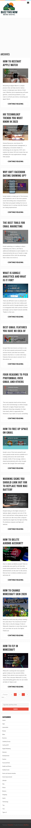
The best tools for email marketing (14, 224)
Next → (4, 697)
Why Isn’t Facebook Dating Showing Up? (14, 173)
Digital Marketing (16, 237)
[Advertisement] (15, 34)
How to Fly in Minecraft (10, 647)
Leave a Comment (21, 76)
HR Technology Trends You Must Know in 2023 (13, 117)
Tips (22, 186)
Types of (4, 812)
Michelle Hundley (13, 336)
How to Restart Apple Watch (12, 63)
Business (9, 237)
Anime (4, 720)
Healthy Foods (5, 770)
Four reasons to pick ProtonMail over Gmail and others (15, 378)
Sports (4, 798)
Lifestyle (4, 780)
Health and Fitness (6, 766)
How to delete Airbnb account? (13, 541)
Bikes (3, 734)
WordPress (26, 825)
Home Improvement (7, 777)
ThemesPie (10, 825)
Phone (4, 787)
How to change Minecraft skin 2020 (15, 592)
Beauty (4, 731)
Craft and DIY (5, 745)
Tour (3, 809)
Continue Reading (18, 104)
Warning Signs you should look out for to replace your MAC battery (15, 484)
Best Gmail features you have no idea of (15, 329)
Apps (8, 554)
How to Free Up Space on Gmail (15, 430)
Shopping (4, 794)
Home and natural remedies (9, 773)
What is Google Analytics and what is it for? (14, 276)
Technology (10, 76)
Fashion (4, 759)
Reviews (4, 791)
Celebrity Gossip (6, 741)
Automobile (5, 727)
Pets (3, 784)
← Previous (5, 694)
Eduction (4, 752)
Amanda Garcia (13, 70)
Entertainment (10, 186)
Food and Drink (6, 763)
